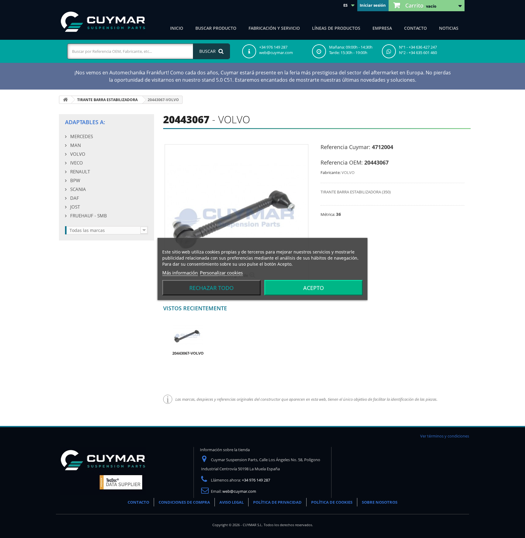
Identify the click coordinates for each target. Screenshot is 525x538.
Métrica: (328, 214)
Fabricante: (331, 172)
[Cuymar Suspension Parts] (103, 22)
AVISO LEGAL (231, 502)
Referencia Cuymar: (345, 147)
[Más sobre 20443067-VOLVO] (188, 335)
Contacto (415, 28)
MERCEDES (81, 136)
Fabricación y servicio (274, 28)
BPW (74, 180)
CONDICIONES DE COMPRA (184, 502)
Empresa (382, 28)
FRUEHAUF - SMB (88, 216)
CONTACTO (138, 502)
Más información (180, 273)
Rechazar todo (211, 287)
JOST (74, 207)
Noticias (448, 28)
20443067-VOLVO (188, 353)
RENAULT (79, 172)
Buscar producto (215, 28)
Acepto (313, 287)
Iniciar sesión (373, 5)
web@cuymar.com (239, 491)
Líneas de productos (336, 28)
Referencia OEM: (342, 162)
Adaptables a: (85, 122)
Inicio (176, 28)
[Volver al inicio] (65, 100)
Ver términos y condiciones (444, 436)
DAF (74, 198)
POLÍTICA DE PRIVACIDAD (277, 502)
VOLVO (77, 154)
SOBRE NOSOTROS (379, 502)
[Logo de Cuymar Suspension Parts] (103, 471)
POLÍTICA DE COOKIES (331, 502)
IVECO (76, 163)
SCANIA (77, 189)
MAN (75, 145)
